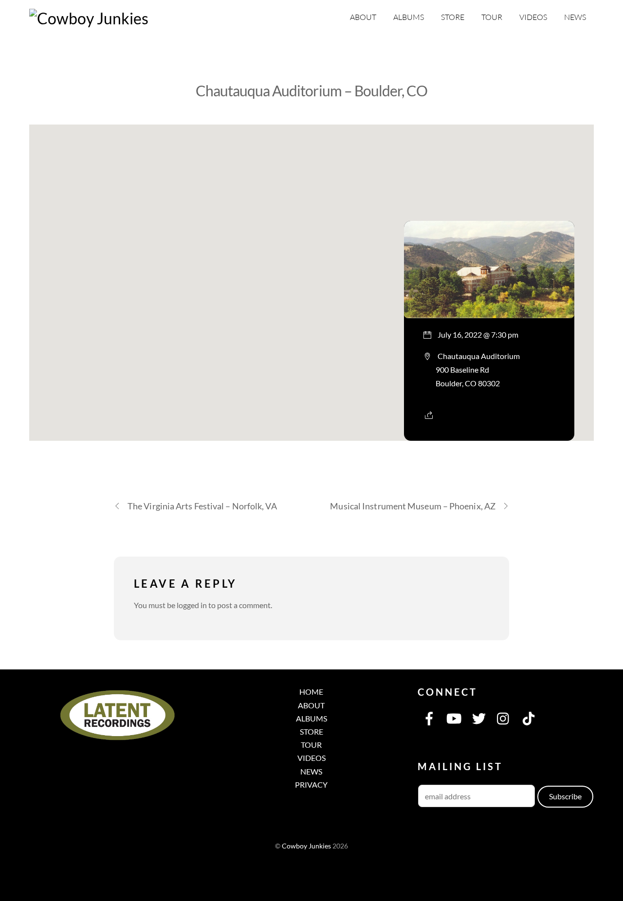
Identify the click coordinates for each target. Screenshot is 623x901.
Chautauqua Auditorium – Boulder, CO (311, 90)
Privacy (311, 784)
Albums (408, 17)
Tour (491, 17)
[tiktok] (528, 717)
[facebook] (429, 717)
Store (452, 17)
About (363, 17)
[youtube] (454, 717)
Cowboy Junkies (306, 846)
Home (311, 691)
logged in (192, 605)
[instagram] (503, 717)
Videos (533, 17)
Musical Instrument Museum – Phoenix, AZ (412, 506)
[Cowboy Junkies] (88, 18)
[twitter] (479, 717)
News (575, 17)
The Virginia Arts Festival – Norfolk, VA (202, 506)
